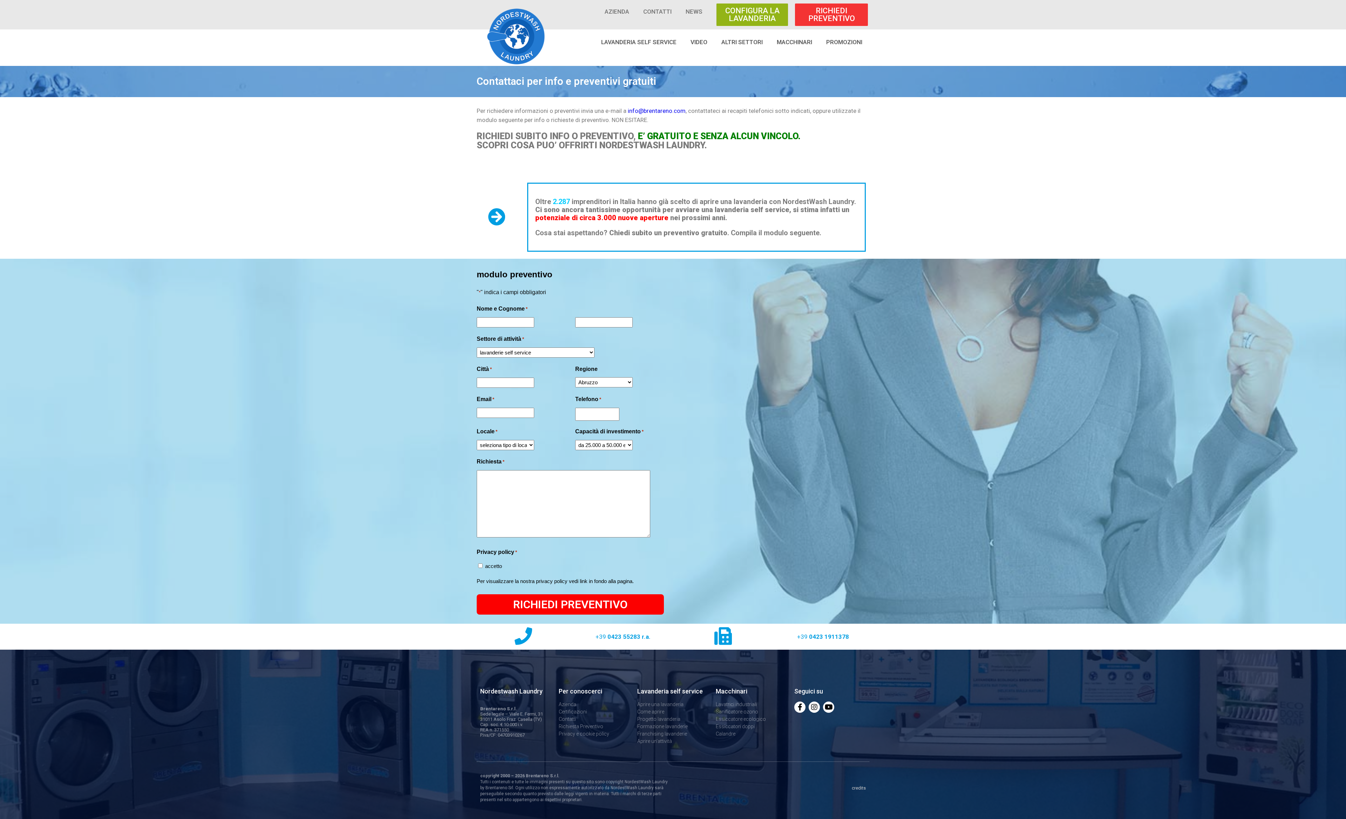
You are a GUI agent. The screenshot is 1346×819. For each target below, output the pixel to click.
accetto (493, 566)
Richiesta (490, 462)
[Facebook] (799, 707)
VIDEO (699, 42)
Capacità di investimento (609, 431)
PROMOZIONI (844, 42)
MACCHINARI (794, 42)
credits (859, 788)
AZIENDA (617, 11)
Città (484, 369)
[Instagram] (814, 707)
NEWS (694, 11)
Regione (586, 369)
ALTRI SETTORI (742, 42)
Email (485, 399)
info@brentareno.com (657, 110)
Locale (487, 431)
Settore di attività (500, 339)
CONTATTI (657, 11)
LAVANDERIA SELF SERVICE (639, 42)
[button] (752, 15)
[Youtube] (828, 707)
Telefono (588, 399)
